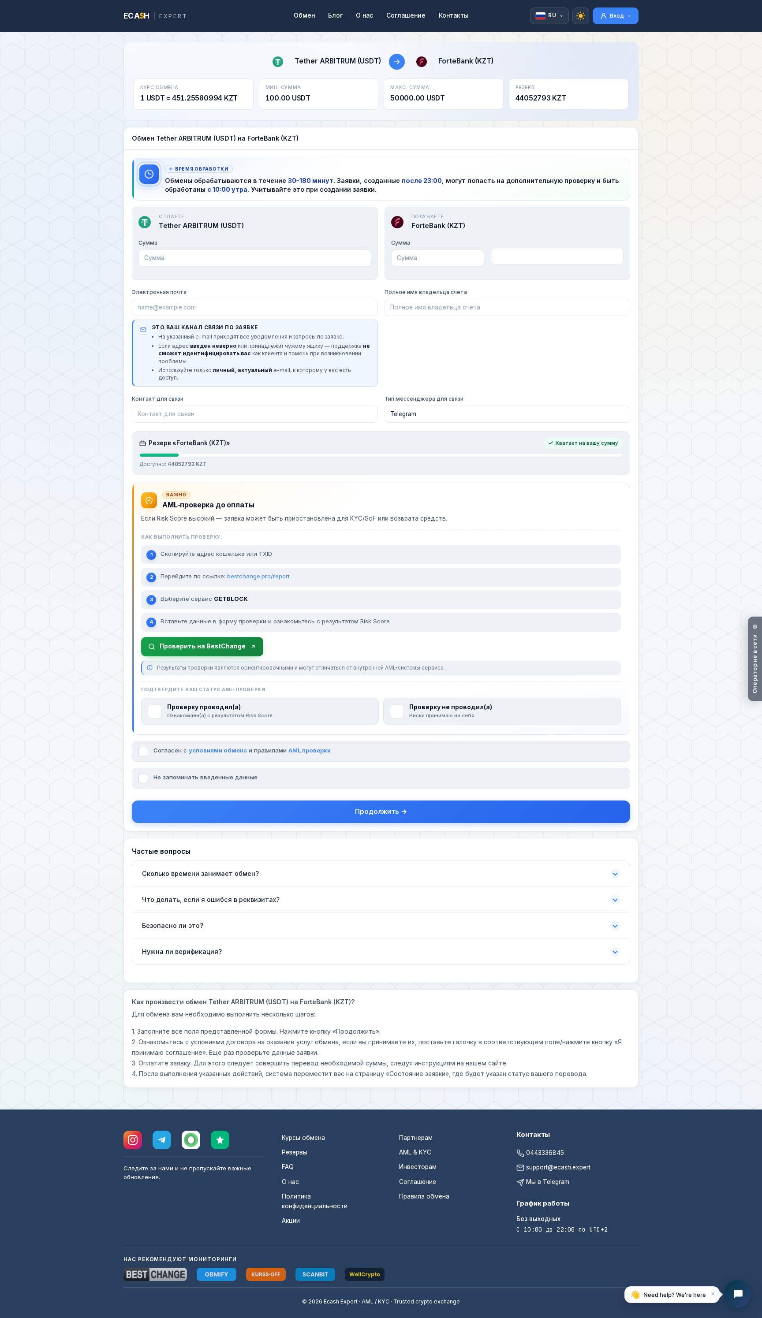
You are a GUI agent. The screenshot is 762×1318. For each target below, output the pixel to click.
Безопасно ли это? (172, 925)
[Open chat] (737, 1293)
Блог (335, 15)
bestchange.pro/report (258, 576)
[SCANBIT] (315, 1274)
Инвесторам (418, 1166)
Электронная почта (159, 292)
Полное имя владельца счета (426, 292)
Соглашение (406, 15)
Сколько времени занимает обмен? (200, 873)
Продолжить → (381, 811)
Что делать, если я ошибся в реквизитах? (211, 899)
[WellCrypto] (365, 1274)
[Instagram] (132, 1140)
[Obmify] (216, 1274)
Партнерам (416, 1137)
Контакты (454, 15)
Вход (617, 15)
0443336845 (544, 1152)
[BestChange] (155, 1274)
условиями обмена (218, 750)
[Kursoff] (266, 1274)
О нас (364, 15)
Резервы (294, 1152)
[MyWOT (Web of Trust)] (191, 1140)
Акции (291, 1220)
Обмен (304, 15)
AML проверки (309, 750)
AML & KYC (415, 1152)
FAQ (288, 1166)
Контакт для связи (157, 398)
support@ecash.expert (557, 1167)
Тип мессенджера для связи (424, 398)
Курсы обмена (303, 1137)
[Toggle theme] (580, 15)
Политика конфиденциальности (314, 1201)
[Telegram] (162, 1140)
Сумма (147, 242)
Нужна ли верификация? (182, 951)
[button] (672, 1294)
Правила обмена (424, 1196)
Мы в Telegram (546, 1181)
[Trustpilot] (220, 1140)
